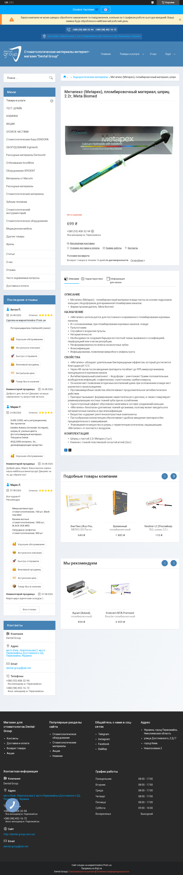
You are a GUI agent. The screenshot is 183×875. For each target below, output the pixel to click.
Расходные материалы (19, 186)
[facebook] (65, 450)
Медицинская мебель (19, 228)
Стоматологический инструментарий (18, 211)
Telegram (103, 734)
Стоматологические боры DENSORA (27, 139)
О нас (153, 54)
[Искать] (51, 78)
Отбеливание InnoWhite (20, 162)
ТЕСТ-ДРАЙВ (14, 108)
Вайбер (102, 749)
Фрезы (10, 244)
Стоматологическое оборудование (27, 221)
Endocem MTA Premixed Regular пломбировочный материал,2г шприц (120, 616)
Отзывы (11, 269)
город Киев (150, 743)
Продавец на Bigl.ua (91, 868)
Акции (10, 753)
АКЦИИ (10, 123)
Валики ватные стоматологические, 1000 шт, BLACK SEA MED (28, 522)
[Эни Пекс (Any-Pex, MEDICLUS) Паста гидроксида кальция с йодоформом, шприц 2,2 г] (81, 503)
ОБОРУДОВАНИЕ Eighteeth (22, 147)
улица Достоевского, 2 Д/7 (160, 738)
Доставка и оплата (17, 285)
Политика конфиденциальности (113, 871)
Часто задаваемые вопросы (22, 278)
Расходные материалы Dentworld (25, 155)
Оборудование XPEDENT (20, 170)
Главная (106, 54)
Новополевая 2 (153, 748)
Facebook (103, 744)
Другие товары (15, 236)
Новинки (58, 756)
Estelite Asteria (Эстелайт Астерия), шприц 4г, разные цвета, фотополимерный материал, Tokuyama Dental (30, 432)
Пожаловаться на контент (81, 871)
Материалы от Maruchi (19, 178)
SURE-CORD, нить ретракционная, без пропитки (29, 422)
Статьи (10, 254)
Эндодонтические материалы (90, 77)
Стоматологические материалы (25, 194)
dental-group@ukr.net (18, 668)
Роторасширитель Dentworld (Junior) (31, 328)
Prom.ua (107, 865)
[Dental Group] (12, 54)
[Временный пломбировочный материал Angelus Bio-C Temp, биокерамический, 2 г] (120, 503)
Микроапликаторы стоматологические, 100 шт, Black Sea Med (31, 511)
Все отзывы (29, 609)
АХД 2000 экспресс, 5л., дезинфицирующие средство (27, 443)
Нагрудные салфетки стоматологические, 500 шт (27, 531)
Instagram (104, 739)
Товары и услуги (129, 54)
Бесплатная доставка (82, 243)
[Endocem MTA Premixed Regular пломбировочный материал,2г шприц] (120, 590)
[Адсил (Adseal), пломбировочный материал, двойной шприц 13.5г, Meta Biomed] (81, 590)
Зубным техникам (16, 201)
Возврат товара (16, 748)
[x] (69, 450)
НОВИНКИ (12, 116)
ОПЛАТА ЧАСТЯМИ (17, 131)
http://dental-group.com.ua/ (19, 834)
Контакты (12, 738)
